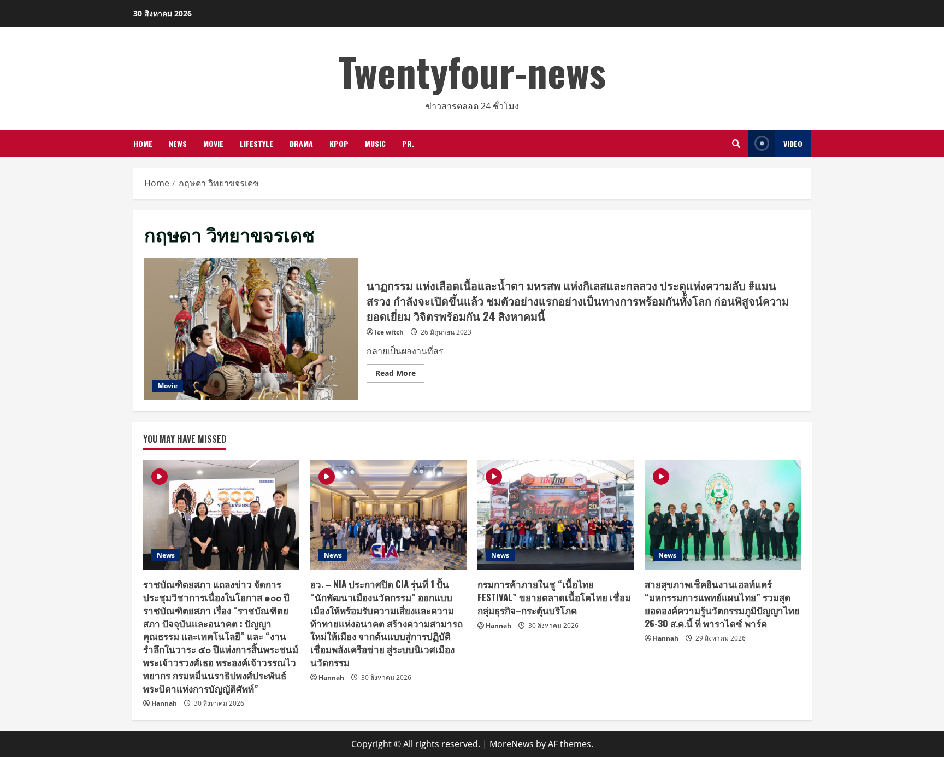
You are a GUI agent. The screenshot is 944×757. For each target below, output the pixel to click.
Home (142, 143)
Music (375, 143)
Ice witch (389, 332)
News (178, 143)
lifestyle (256, 143)
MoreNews (511, 744)
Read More (399, 375)
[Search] (736, 143)
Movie (213, 143)
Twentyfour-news (472, 71)
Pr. (408, 143)
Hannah (164, 703)
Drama (301, 143)
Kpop (339, 143)
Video (793, 143)
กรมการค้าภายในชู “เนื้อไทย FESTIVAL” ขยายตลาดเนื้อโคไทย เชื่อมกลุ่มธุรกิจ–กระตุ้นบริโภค (554, 597)
